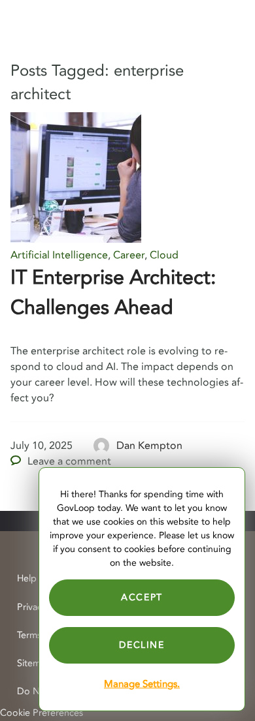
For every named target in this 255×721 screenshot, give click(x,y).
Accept (142, 597)
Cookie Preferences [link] (41, 713)
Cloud (164, 255)
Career (128, 255)
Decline (141, 645)
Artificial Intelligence (59, 255)
